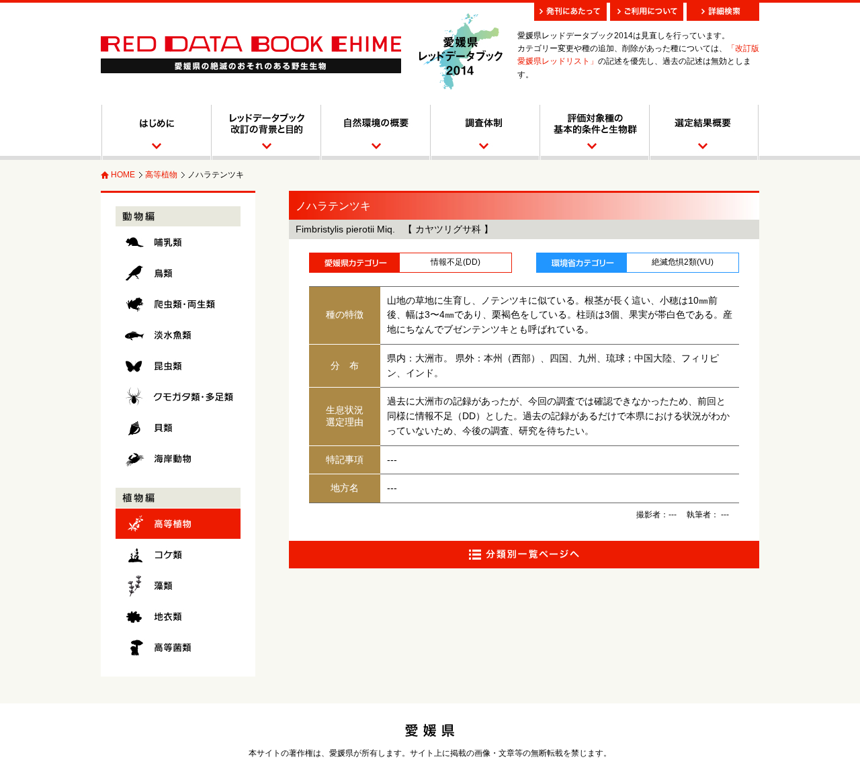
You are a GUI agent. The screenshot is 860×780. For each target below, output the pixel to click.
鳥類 (178, 273)
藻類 (178, 585)
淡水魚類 (178, 335)
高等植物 (161, 174)
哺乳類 (178, 242)
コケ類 (178, 554)
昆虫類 (178, 366)
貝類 (178, 428)
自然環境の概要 (374, 132)
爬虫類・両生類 (178, 304)
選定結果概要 (703, 132)
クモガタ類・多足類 (178, 397)
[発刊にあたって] (570, 12)
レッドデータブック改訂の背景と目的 (265, 132)
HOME (123, 174)
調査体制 (484, 132)
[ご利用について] (646, 12)
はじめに (155, 132)
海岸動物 (178, 458)
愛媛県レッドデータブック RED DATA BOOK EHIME (251, 54)
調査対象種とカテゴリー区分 (593, 132)
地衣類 (178, 616)
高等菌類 (178, 647)
